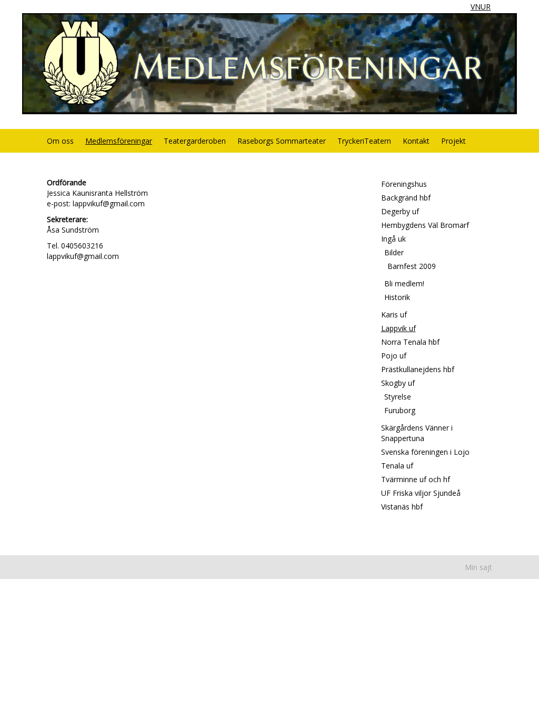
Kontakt (416, 141)
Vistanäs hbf (402, 507)
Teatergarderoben (195, 141)
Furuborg (399, 410)
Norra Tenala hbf (410, 342)
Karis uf (394, 314)
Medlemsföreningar (118, 141)
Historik (397, 297)
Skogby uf (398, 383)
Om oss (60, 141)
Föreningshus (404, 184)
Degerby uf (400, 211)
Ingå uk (393, 239)
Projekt (453, 141)
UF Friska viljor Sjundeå (421, 493)
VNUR (481, 7)
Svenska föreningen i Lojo (425, 452)
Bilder (394, 252)
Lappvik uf (398, 328)
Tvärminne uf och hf (415, 479)
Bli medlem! (404, 283)
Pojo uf (393, 356)
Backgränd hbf (406, 198)
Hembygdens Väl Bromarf (425, 225)
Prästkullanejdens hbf (417, 369)
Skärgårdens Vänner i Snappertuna (417, 433)
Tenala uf (397, 466)
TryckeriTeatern (364, 141)
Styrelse (397, 397)
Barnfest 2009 (411, 266)
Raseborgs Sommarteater (281, 141)
